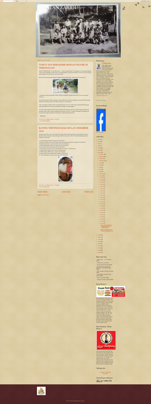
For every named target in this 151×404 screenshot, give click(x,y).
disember (44, 186)
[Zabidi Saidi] (101, 131)
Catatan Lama (88, 192)
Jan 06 (102, 212)
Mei (100, 167)
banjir (43, 120)
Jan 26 (102, 180)
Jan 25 (102, 182)
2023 (99, 139)
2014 (99, 239)
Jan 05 (102, 214)
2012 (99, 243)
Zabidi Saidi (98, 108)
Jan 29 (102, 177)
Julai (100, 165)
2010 (99, 248)
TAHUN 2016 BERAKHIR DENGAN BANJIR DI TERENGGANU (106, 226)
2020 (99, 146)
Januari (101, 176)
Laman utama (66, 192)
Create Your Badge (100, 132)
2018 (99, 150)
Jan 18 (102, 193)
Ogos (100, 163)
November (101, 156)
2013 (99, 241)
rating (48, 186)
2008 (99, 252)
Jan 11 (102, 201)
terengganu (47, 120)
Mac (100, 171)
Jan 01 (102, 223)
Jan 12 (102, 199)
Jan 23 (102, 186)
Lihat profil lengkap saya (101, 95)
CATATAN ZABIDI (56, 7)
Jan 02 (102, 221)
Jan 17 (102, 195)
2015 (99, 237)
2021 (99, 143)
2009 (99, 250)
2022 (99, 141)
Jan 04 (102, 216)
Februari (101, 173)
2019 (99, 148)
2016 (99, 235)
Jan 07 (102, 210)
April (100, 169)
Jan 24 (102, 184)
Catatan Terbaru (42, 192)
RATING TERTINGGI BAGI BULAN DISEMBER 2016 (106, 230)
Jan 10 (102, 203)
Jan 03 (102, 219)
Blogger (82, 400)
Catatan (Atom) (45, 195)
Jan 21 (102, 188)
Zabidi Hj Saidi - (108, 63)
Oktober (101, 158)
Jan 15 (102, 197)
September (101, 160)
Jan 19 (102, 190)
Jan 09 (102, 206)
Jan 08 (102, 208)
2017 (99, 152)
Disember (101, 154)
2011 (99, 246)
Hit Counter (105, 373)
